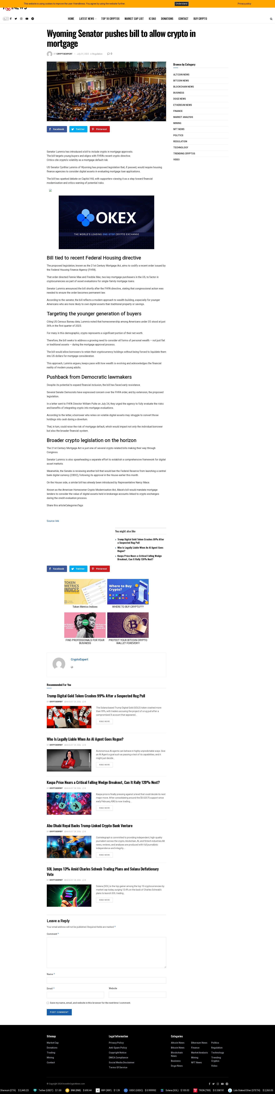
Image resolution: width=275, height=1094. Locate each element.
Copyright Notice (117, 1052)
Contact (183, 19)
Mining (177, 123)
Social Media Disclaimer (121, 1062)
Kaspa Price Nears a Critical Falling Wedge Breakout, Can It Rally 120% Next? (139, 557)
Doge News (179, 99)
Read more (104, 721)
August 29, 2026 (73, 701)
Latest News (86, 19)
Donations (167, 19)
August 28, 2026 (73, 788)
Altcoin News (181, 74)
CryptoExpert (64, 53)
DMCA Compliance (118, 1057)
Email (51, 988)
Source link (53, 520)
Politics (178, 135)
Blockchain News (183, 86)
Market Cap (53, 1043)
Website (113, 988)
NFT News (178, 129)
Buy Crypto (200, 19)
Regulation (97, 53)
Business (178, 93)
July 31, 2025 (83, 53)
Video (176, 159)
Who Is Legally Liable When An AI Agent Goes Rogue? (140, 549)
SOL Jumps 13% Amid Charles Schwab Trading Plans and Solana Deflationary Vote (103, 871)
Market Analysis (183, 117)
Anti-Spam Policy (118, 1047)
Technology (180, 147)
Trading (51, 1052)
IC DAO (152, 19)
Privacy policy (244, 3)
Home (71, 19)
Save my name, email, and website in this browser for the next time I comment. (90, 1003)
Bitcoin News (181, 80)
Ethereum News (182, 105)
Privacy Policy (116, 1043)
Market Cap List (134, 19)
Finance (178, 111)
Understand (181, 3)
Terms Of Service (118, 1067)
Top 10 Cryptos (110, 19)
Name (51, 974)
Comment (53, 934)
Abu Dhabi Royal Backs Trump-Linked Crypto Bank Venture (89, 825)
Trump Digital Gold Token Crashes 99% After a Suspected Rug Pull (140, 540)
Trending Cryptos (184, 153)
